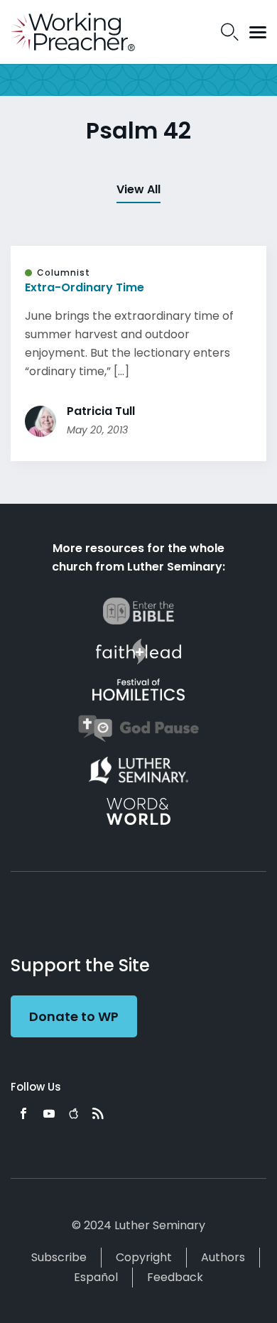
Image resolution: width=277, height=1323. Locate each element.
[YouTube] (49, 1113)
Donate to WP (74, 1016)
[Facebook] (23, 1113)
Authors (223, 1257)
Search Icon (230, 32)
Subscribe (59, 1257)
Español (96, 1277)
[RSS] (98, 1113)
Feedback (175, 1277)
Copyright (144, 1257)
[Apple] (73, 1113)
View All (138, 189)
